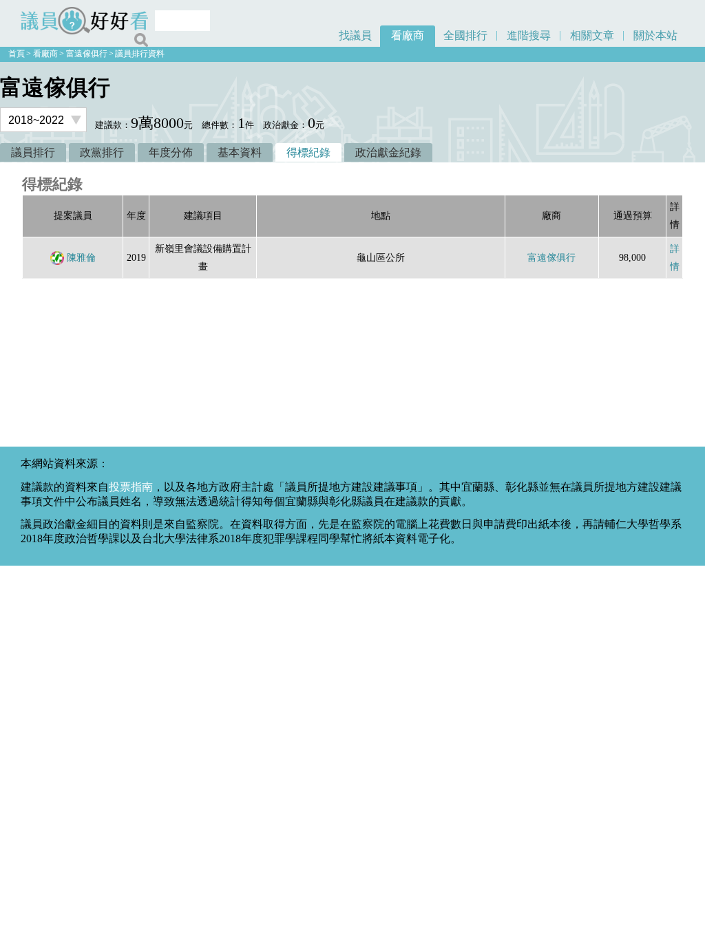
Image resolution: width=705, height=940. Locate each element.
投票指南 (131, 487)
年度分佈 (171, 152)
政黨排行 (102, 152)
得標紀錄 (308, 152)
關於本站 (655, 35)
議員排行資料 (140, 53)
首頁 (16, 53)
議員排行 (33, 152)
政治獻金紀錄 (388, 152)
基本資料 (240, 152)
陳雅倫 (81, 257)
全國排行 (465, 35)
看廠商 (407, 35)
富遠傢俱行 (86, 53)
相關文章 (592, 35)
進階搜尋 (529, 35)
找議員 (355, 35)
